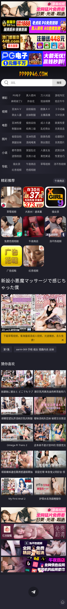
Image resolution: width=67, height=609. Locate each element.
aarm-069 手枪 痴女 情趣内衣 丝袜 (35, 349)
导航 (4, 166)
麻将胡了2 (16, 101)
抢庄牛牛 (60, 101)
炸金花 (31, 101)
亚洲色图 (31, 136)
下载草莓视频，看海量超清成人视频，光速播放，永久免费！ (33, 338)
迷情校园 (16, 156)
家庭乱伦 (31, 150)
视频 (4, 111)
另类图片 (60, 142)
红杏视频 (16, 169)
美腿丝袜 (16, 142)
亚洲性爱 (16, 122)
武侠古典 (60, 150)
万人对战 (45, 95)
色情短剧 (31, 169)
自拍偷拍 (31, 109)
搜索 (59, 82)
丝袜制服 (31, 114)
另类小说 (31, 156)
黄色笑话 (45, 156)
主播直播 (45, 114)
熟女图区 (45, 142)
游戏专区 (60, 95)
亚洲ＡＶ (16, 109)
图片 (4, 139)
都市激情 (16, 150)
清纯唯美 (31, 142)
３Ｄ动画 (60, 109)
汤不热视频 (60, 164)
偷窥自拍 (16, 136)
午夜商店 (31, 164)
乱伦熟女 (45, 128)
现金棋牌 (45, 101)
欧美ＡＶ (45, 109)
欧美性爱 (60, 122)
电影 (4, 125)
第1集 (6, 349)
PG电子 (17, 95)
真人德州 (31, 95)
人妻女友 (45, 150)
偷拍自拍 (31, 122)
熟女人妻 (16, 114)
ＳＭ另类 (60, 114)
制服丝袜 (16, 128)
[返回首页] (62, 602)
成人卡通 (45, 122)
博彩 (4, 98)
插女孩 (16, 164)
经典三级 (31, 128)
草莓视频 (45, 164)
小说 (4, 153)
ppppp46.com (33, 74)
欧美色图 (45, 136)
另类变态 (60, 128)
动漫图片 (60, 136)
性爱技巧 (60, 156)
